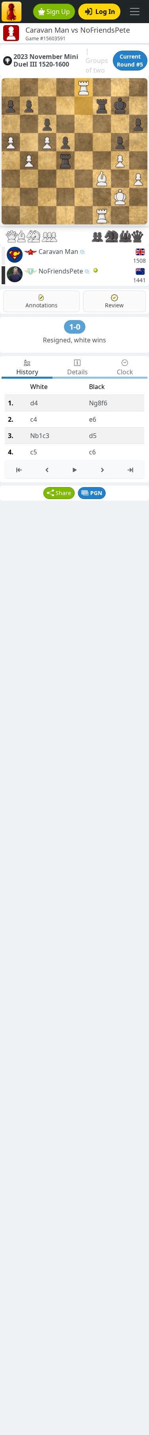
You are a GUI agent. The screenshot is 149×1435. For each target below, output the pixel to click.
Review (114, 305)
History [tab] (27, 372)
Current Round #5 (130, 60)
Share (63, 493)
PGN (96, 493)
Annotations (41, 305)
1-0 (74, 326)
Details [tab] (77, 372)
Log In (105, 11)
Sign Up (58, 11)
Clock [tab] (125, 372)
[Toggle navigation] (135, 12)
